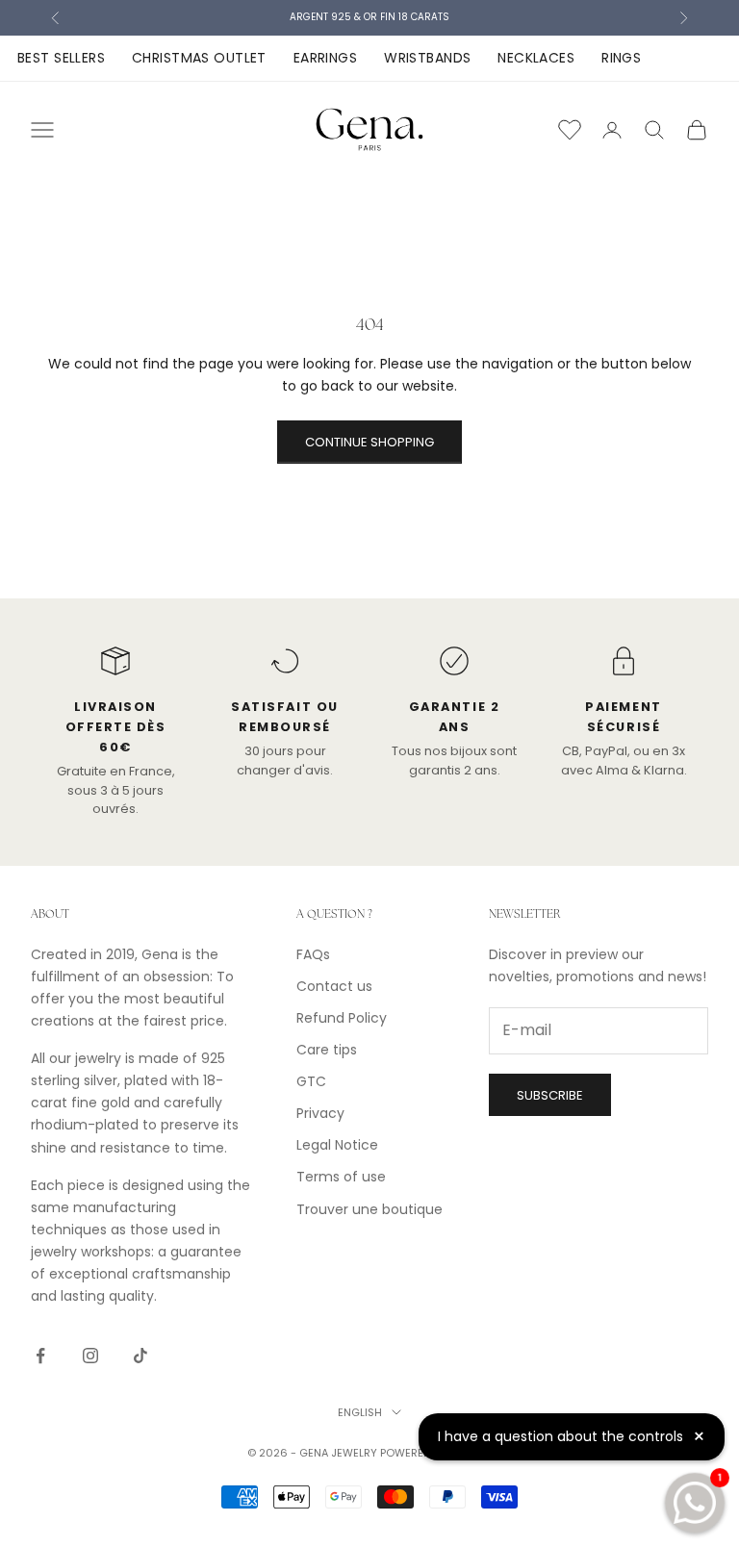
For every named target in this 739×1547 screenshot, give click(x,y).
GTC (311, 1081)
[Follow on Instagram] (90, 1355)
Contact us (334, 986)
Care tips (326, 1049)
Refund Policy (341, 1017)
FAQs (313, 954)
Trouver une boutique (369, 1209)
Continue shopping (369, 442)
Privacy (320, 1113)
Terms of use (341, 1176)
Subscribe (550, 1095)
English (360, 1412)
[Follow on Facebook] (40, 1355)
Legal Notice (337, 1144)
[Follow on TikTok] (140, 1355)
